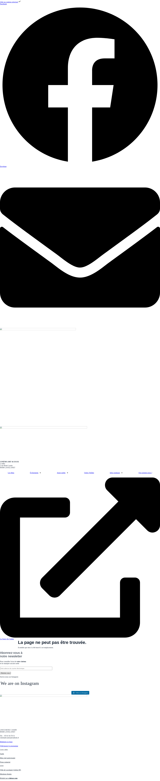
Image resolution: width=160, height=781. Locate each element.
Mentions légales (6, 774)
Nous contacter (5, 762)
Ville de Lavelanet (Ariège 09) (10, 770)
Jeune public (61, 473)
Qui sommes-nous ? (145, 473)
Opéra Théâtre (89, 473)
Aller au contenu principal (9, 2)
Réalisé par (8, 778)
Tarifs (2, 754)
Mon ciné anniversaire (7, 758)
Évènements (34, 473)
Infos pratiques (115, 473)
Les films (11, 473)
